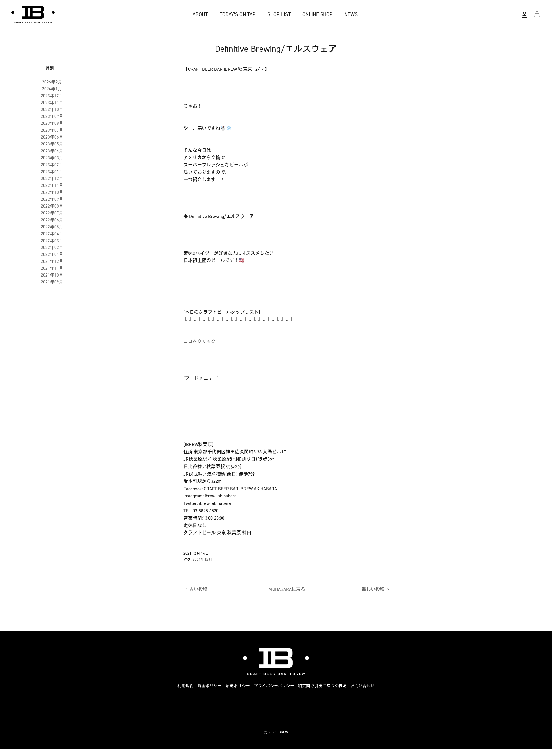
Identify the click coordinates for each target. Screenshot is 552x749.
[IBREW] (33, 14)
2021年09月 (52, 282)
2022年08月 (52, 206)
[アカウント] (524, 14)
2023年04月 (52, 151)
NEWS (351, 14)
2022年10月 (52, 192)
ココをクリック (199, 341)
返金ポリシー (210, 686)
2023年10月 (52, 109)
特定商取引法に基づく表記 (322, 686)
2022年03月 (52, 241)
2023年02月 (52, 165)
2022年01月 (52, 254)
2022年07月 (52, 213)
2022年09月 (52, 199)
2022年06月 (52, 220)
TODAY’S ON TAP (238, 14)
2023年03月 (52, 158)
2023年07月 (52, 130)
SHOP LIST (279, 14)
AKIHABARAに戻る (287, 589)
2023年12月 (52, 96)
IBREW (282, 731)
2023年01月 (52, 172)
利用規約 (185, 686)
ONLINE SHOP (317, 14)
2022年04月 (52, 234)
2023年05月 (52, 144)
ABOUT (200, 14)
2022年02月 (52, 247)
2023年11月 (52, 103)
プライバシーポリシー (274, 686)
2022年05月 (52, 227)
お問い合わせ (362, 686)
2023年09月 (52, 116)
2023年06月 (52, 137)
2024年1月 (52, 89)
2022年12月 (52, 178)
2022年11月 (52, 185)
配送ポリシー (238, 686)
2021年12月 (52, 261)
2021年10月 (52, 275)
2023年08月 (52, 123)
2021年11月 (52, 268)
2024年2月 (52, 82)
